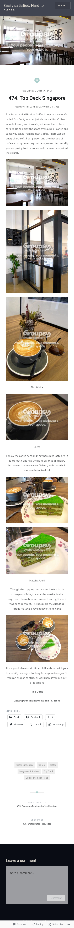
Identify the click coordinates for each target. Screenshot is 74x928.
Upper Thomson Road (37, 777)
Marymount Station (29, 771)
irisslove (30, 106)
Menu (64, 5)
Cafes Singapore (25, 764)
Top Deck (48, 771)
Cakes (41, 764)
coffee (53, 764)
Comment (56, 897)
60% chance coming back (37, 90)
